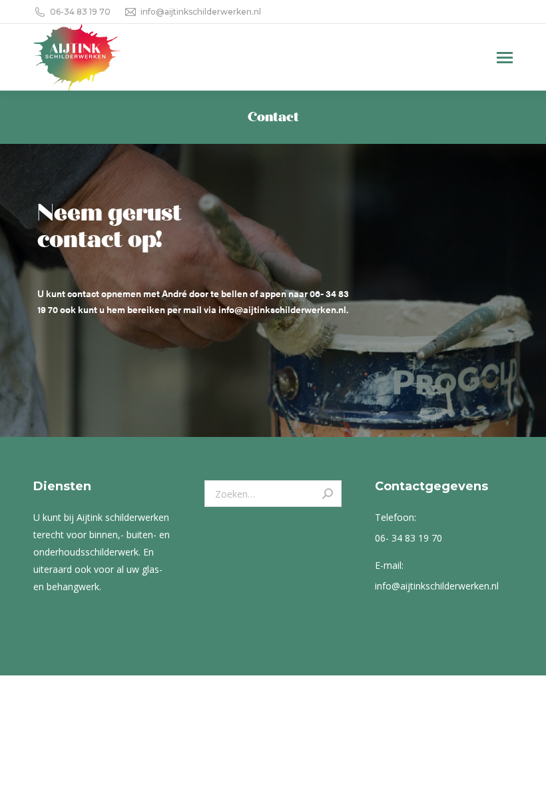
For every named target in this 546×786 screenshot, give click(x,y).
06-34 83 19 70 (80, 12)
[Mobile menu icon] (505, 57)
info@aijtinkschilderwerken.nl (200, 12)
